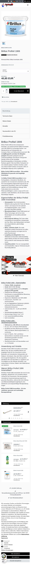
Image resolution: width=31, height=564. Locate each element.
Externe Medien (8, 544)
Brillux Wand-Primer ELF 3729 (20, 440)
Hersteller (5, 126)
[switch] (3, 561)
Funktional (7, 548)
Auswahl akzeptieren (15, 560)
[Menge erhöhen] (6, 90)
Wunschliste (6, 97)
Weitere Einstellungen (7, 550)
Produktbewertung (8, 136)
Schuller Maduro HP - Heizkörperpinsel (18, 408)
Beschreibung (6, 111)
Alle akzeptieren (15, 553)
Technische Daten (7, 116)
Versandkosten (14, 101)
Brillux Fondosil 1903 (18, 470)
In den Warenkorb (19, 91)
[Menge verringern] (6, 92)
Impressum (4, 538)
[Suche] (20, 1)
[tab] (15, 110)
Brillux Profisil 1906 (18, 426)
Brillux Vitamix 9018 (18, 455)
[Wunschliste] (22, 1)
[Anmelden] (8, 1)
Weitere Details (7, 121)
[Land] (14, 1)
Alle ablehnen (15, 557)
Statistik (6, 543)
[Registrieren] (11, 1)
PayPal (6, 546)
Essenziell (6, 541)
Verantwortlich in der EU (9, 131)
